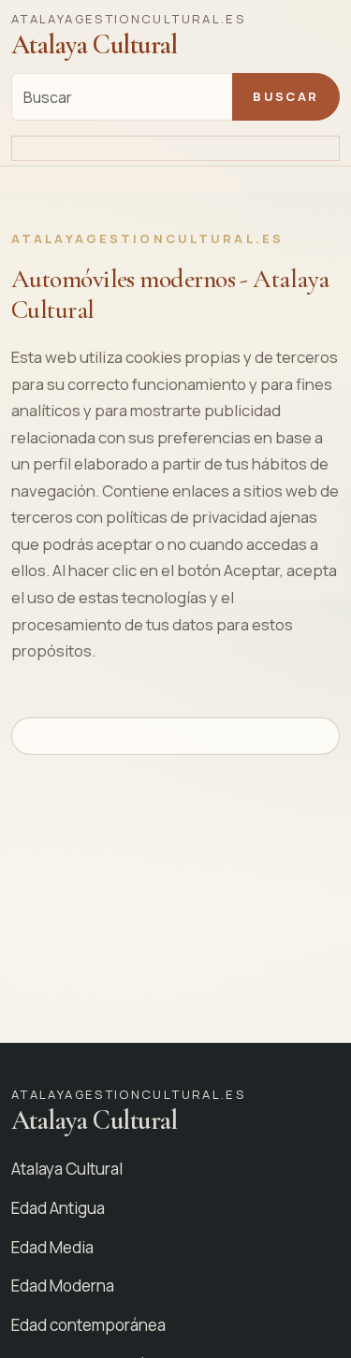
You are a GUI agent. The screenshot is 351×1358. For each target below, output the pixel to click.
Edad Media (52, 1247)
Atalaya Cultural (67, 1168)
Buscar (285, 96)
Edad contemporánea (88, 1325)
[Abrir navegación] (175, 149)
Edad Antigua (58, 1208)
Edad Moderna (62, 1285)
